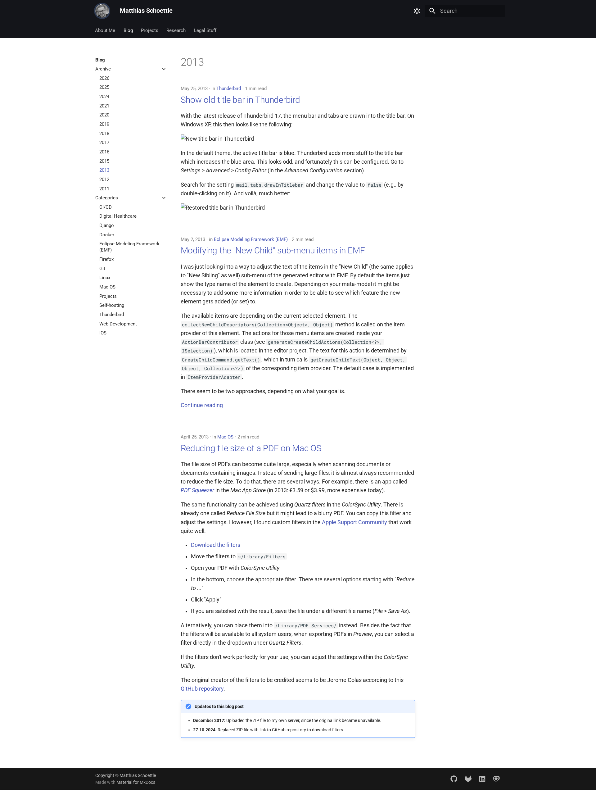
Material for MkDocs (135, 782)
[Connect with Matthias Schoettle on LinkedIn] (482, 778)
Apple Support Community (354, 522)
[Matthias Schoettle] (102, 10)
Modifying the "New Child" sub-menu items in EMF (273, 250)
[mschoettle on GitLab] (468, 778)
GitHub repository (202, 689)
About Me (105, 30)
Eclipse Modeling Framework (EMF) (251, 239)
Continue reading (202, 405)
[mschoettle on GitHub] (453, 778)
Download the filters (215, 545)
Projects (149, 30)
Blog (128, 30)
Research (176, 30)
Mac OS (225, 437)
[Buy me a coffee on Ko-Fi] (496, 778)
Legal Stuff (205, 30)
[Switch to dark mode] (417, 11)
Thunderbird (228, 88)
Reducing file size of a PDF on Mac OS (251, 448)
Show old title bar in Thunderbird (240, 100)
